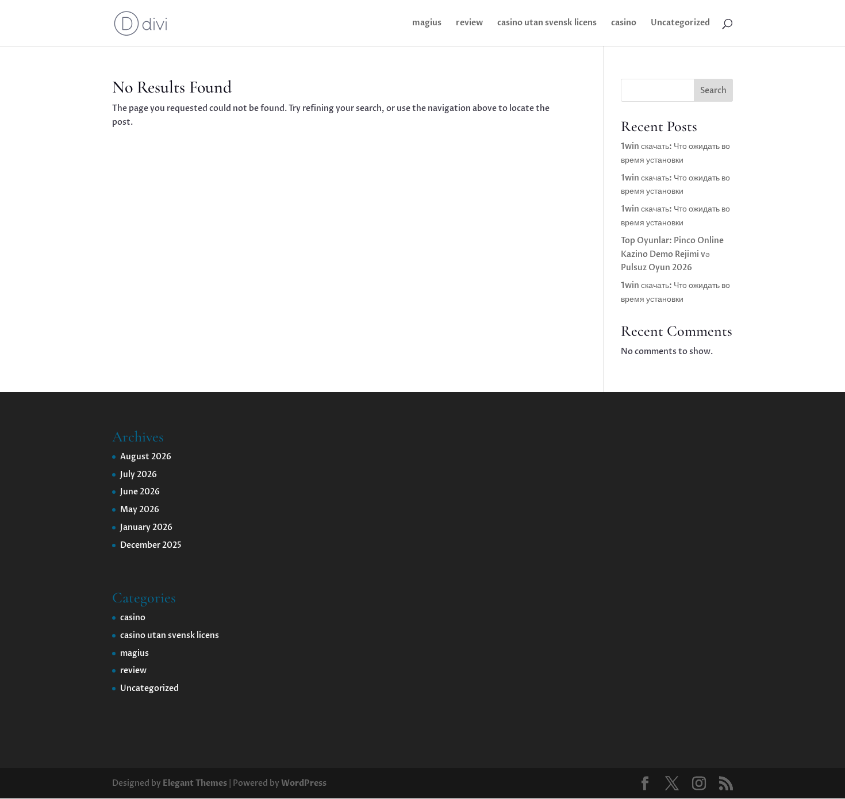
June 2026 (140, 491)
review (469, 23)
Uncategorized (680, 23)
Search (713, 90)
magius (426, 23)
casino (623, 23)
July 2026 (138, 474)
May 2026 (139, 509)
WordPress (304, 783)
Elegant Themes (195, 783)
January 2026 (146, 527)
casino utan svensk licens (547, 23)
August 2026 (145, 456)
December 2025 (151, 545)
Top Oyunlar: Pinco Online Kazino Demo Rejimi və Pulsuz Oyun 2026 (672, 254)
